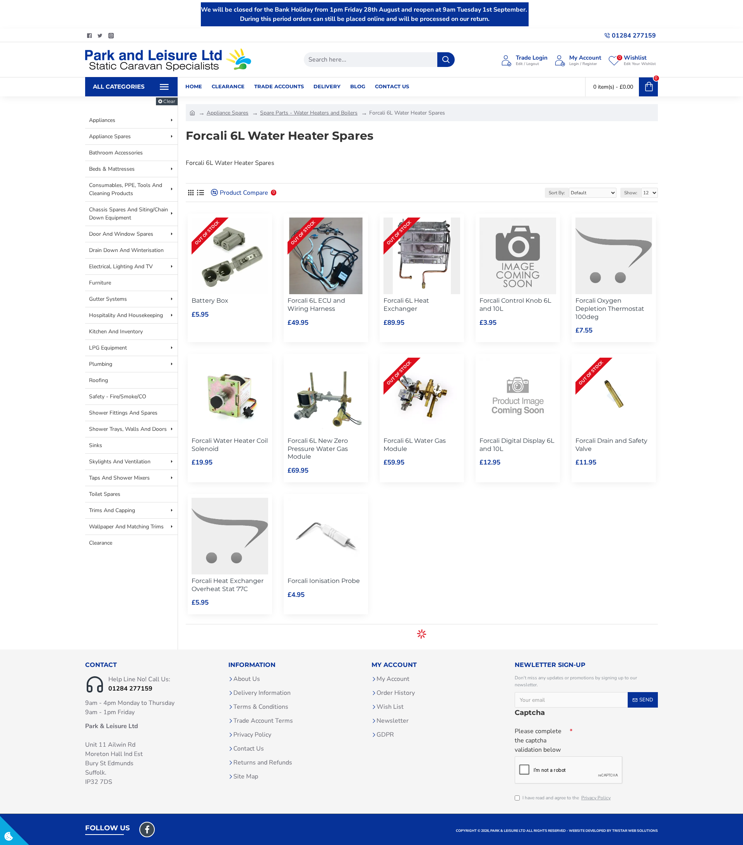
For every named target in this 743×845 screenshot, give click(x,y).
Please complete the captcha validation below (538, 740)
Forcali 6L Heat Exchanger (406, 304)
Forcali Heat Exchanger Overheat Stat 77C (228, 585)
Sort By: (557, 193)
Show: (630, 193)
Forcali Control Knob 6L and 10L (515, 304)
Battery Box (210, 300)
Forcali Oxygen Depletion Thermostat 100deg (609, 309)
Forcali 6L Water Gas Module (414, 444)
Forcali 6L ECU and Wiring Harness (316, 304)
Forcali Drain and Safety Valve (611, 444)
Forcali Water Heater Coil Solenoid (230, 444)
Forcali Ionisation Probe (324, 580)
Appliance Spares (227, 113)
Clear (169, 101)
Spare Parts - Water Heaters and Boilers (309, 113)
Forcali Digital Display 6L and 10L (516, 444)
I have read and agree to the (566, 798)
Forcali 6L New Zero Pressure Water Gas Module (318, 449)
